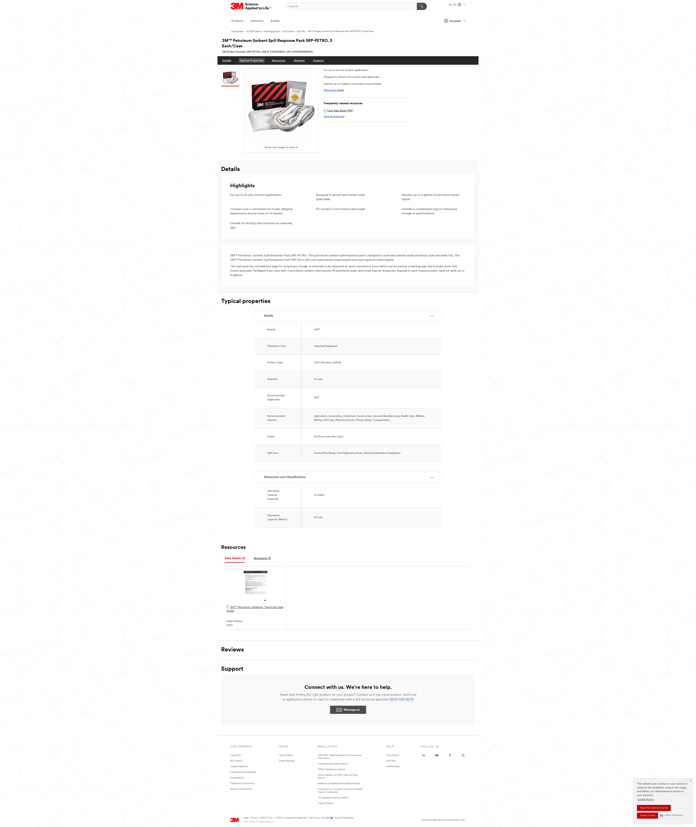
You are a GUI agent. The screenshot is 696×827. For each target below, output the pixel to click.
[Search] (422, 6)
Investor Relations (239, 766)
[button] (671, 815)
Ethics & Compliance (241, 789)
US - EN (453, 5)
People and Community (242, 783)
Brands (275, 21)
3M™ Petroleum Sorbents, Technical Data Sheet (255, 609)
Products (237, 21)
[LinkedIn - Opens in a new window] (423, 755)
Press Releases (287, 761)
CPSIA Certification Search (332, 769)
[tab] (235, 558)
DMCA (279, 818)
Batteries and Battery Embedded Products (339, 783)
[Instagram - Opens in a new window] (463, 755)
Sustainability (237, 778)
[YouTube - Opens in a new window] (437, 755)
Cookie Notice (645, 799)
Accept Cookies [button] (647, 815)
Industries (256, 21)
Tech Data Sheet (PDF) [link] (340, 111)
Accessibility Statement (295, 818)
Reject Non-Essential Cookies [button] (654, 808)
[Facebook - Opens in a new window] (450, 755)
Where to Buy (393, 766)
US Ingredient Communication (333, 798)
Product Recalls (326, 803)
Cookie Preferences (344, 818)
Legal (246, 818)
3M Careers (236, 761)
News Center (286, 755)
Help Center (392, 755)
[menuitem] (226, 60)
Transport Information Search (333, 764)
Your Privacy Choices (318, 818)
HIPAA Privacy (267, 818)
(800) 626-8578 (401, 699)
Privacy (254, 818)
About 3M (235, 755)
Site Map (391, 761)
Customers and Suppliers (243, 772)
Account (455, 21)
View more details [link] (334, 90)
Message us (352, 709)
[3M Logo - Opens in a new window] (251, 6)
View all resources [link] (334, 116)
